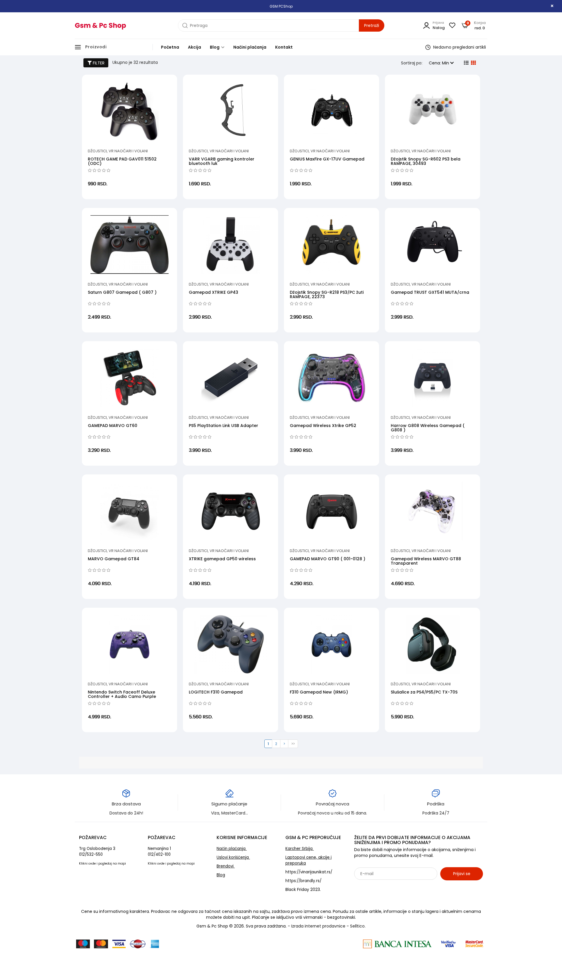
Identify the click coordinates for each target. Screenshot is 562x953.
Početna (170, 47)
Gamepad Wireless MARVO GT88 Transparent (426, 561)
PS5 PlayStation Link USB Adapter (223, 425)
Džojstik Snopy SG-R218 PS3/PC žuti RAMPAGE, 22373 (327, 294)
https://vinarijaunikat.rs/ (308, 872)
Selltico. (358, 926)
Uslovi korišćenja (233, 857)
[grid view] (473, 63)
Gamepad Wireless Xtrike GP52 (323, 425)
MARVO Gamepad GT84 (113, 559)
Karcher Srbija (299, 848)
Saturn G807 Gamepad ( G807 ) (122, 292)
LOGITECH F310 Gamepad (216, 692)
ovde (92, 863)
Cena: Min (439, 63)
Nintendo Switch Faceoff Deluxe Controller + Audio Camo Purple (122, 694)
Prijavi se (461, 874)
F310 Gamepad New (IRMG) (319, 692)
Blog (215, 47)
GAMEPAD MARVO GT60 (112, 425)
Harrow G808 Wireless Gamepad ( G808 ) (428, 428)
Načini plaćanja (249, 47)
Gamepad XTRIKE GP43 (213, 292)
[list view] (466, 63)
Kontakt (284, 47)
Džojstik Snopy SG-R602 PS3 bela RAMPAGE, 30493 (425, 161)
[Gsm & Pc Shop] (100, 25)
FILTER (98, 63)
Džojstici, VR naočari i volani (118, 151)
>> (293, 743)
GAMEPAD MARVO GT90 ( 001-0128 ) (327, 559)
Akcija (194, 47)
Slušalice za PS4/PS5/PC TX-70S (424, 692)
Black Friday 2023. (303, 889)
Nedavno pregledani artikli (459, 47)
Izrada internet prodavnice (318, 926)
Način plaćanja (232, 848)
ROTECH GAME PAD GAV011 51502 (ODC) (122, 161)
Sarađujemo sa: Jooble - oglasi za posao (390, 886)
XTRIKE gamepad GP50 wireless (222, 559)
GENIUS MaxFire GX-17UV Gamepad (327, 159)
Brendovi (226, 866)
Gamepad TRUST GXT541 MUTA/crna (430, 292)
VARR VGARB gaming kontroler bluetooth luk (221, 161)
